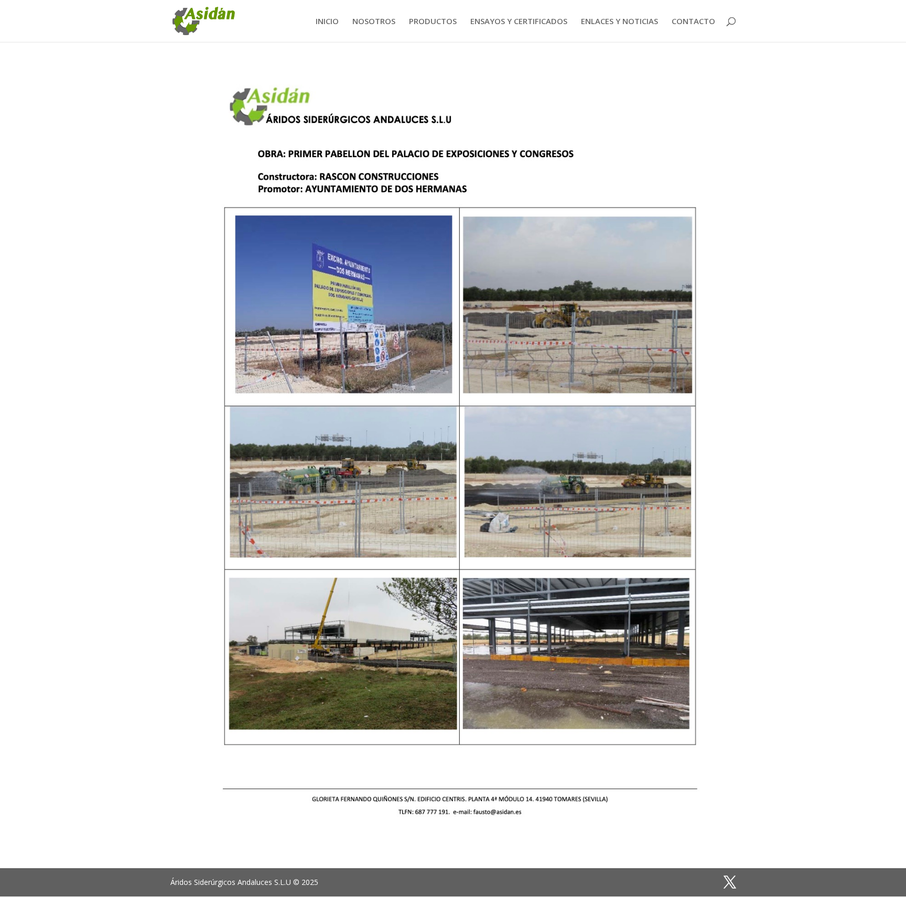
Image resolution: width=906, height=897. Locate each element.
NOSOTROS (373, 21)
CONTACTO (693, 21)
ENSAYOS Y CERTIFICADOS (518, 21)
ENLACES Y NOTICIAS (619, 21)
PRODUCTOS (433, 21)
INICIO (327, 21)
